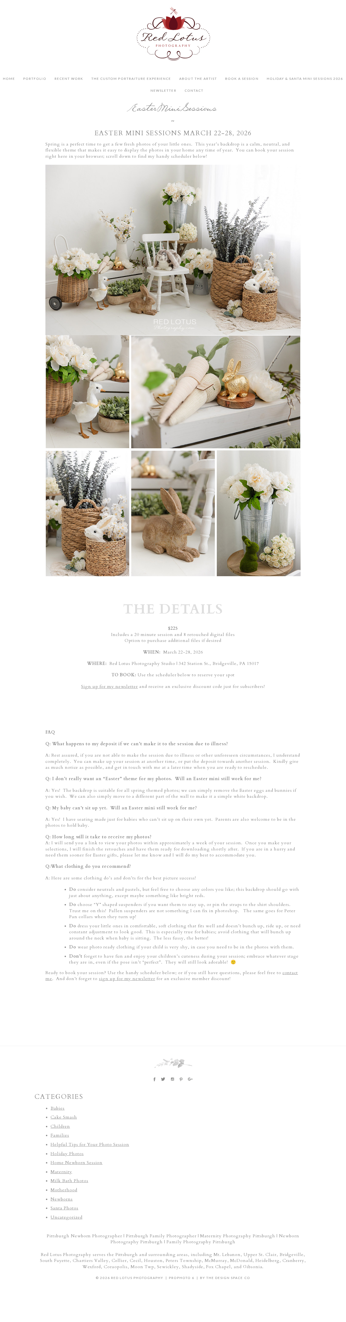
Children (60, 1126)
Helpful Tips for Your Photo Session (90, 1145)
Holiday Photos (67, 1154)
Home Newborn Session (76, 1163)
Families (60, 1135)
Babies (58, 1108)
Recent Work (69, 79)
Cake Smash (64, 1117)
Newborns (62, 1199)
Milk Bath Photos (69, 1181)
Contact (194, 91)
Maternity (61, 1172)
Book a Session (242, 79)
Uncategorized (66, 1217)
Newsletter (163, 91)
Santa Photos (64, 1208)
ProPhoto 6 (181, 1278)
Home (9, 79)
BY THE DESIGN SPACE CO (225, 1278)
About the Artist (198, 79)
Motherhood (64, 1190)
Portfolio (34, 79)
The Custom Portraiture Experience (131, 79)
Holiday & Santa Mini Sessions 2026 (305, 79)
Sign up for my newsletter (109, 687)
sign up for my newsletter (127, 979)
